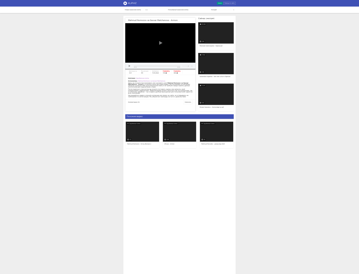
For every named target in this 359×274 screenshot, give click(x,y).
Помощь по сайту (229, 3)
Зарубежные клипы (142, 78)
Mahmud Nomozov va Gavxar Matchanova (151, 81)
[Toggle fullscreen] (191, 65)
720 (166, 72)
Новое (220, 3)
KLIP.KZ (132, 3)
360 (177, 72)
